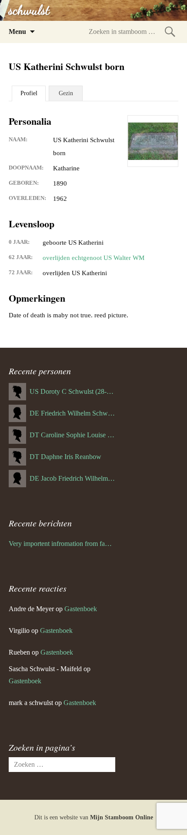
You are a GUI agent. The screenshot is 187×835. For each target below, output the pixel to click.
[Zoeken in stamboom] (170, 31)
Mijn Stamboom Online (121, 817)
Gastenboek (80, 608)
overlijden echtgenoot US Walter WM (93, 257)
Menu (17, 31)
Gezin (66, 93)
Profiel (28, 93)
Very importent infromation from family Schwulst (62, 543)
